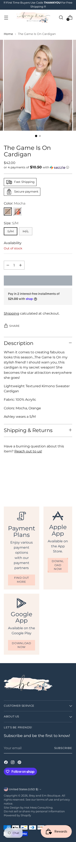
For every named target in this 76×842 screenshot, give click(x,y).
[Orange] (18, 211)
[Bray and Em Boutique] (33, 17)
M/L (26, 231)
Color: (14, 203)
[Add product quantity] (20, 265)
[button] (38, 167)
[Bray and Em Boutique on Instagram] (13, 763)
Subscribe (63, 748)
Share (14, 325)
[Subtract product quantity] (8, 265)
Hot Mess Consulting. (38, 807)
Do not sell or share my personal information (34, 811)
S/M (10, 231)
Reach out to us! (28, 451)
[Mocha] (8, 211)
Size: (11, 223)
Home (8, 34)
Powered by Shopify (17, 815)
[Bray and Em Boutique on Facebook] (6, 763)
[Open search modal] (61, 17)
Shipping (11, 313)
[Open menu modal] (6, 17)
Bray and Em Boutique (44, 795)
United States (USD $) (23, 789)
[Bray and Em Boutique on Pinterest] (19, 763)
